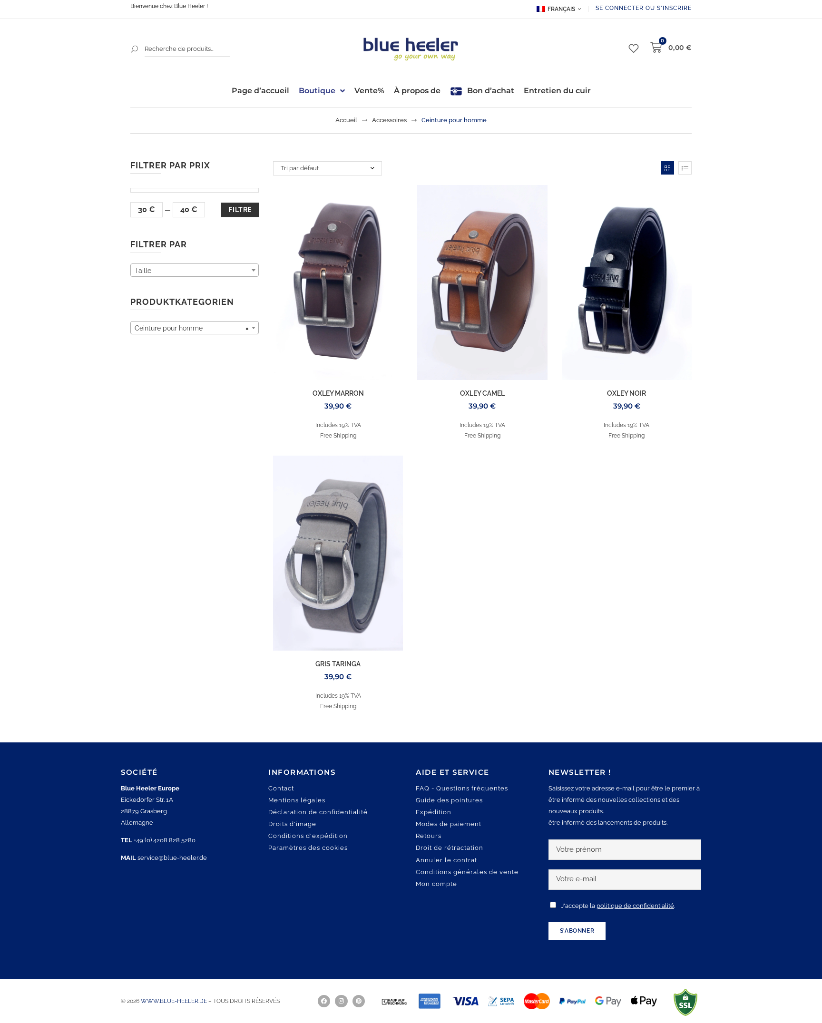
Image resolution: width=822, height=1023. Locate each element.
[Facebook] (324, 1001)
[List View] (685, 168)
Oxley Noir (626, 393)
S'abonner (577, 930)
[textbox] (194, 270)
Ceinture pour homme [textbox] (192, 328)
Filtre (240, 210)
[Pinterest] (358, 1001)
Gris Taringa (338, 664)
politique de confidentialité (635, 905)
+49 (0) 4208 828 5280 (165, 840)
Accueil (346, 120)
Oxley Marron (338, 393)
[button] (21, 1002)
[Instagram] (341, 1001)
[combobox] (194, 270)
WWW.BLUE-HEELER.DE (174, 1001)
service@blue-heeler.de (172, 857)
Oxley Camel (482, 393)
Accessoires (389, 120)
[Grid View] (667, 168)
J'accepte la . (618, 905)
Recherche (135, 49)
